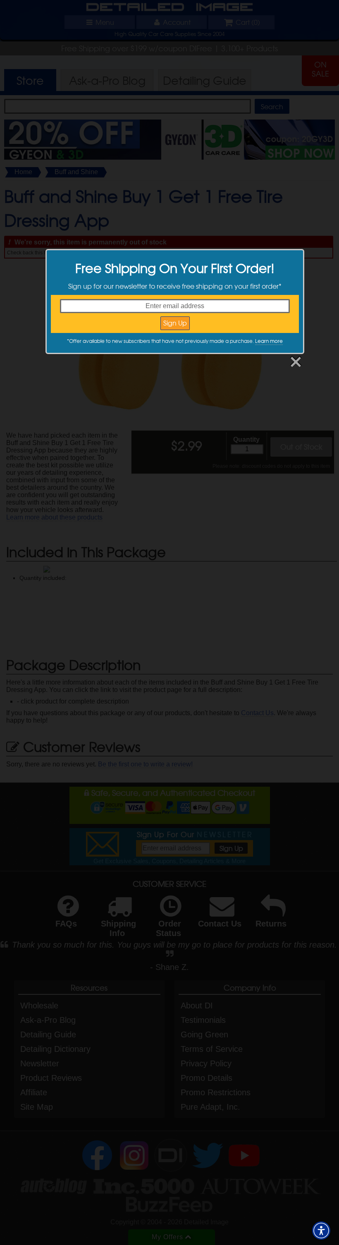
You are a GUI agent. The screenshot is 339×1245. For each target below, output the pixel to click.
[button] (321, 1230)
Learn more (269, 341)
